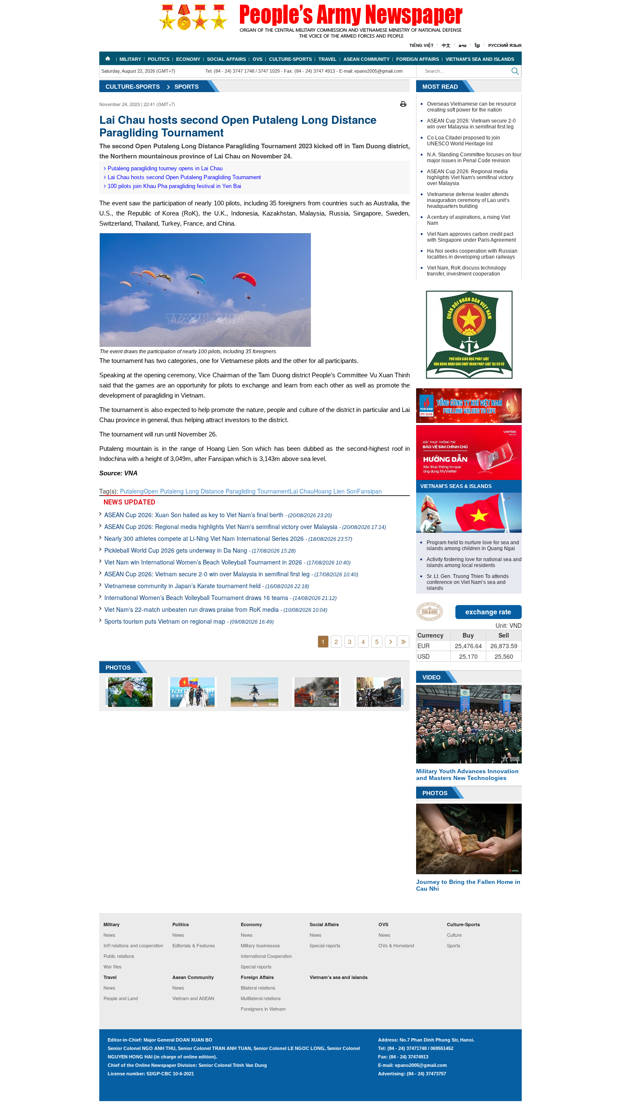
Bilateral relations (258, 987)
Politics (158, 59)
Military (130, 59)
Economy (188, 59)
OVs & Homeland (396, 945)
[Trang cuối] (403, 641)
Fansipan (369, 491)
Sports (186, 86)
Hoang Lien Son (335, 491)
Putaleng (132, 491)
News (109, 934)
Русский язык (505, 45)
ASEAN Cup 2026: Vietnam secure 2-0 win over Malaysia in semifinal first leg (231, 574)
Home (108, 58)
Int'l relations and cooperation (133, 945)
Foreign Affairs (417, 59)
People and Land (121, 998)
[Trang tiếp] (391, 641)
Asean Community (366, 59)
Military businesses (260, 945)
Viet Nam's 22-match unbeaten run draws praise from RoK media (215, 609)
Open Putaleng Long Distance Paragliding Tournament (217, 491)
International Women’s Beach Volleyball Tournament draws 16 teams (220, 597)
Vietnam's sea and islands (480, 59)
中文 (446, 45)
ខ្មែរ (477, 45)
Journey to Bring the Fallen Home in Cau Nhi (468, 885)
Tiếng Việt (421, 45)
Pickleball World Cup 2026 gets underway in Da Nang (200, 550)
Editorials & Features (193, 945)
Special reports (256, 966)
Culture (454, 934)
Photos (434, 793)
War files (113, 966)
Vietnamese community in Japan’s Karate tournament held (206, 585)
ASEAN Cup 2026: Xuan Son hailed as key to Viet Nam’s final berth (218, 514)
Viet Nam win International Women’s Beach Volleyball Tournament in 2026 (227, 562)
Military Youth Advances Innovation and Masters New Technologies (467, 774)
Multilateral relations (261, 998)
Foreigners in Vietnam (263, 1008)
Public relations (119, 955)
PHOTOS (118, 667)
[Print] (403, 103)
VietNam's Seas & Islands (456, 486)
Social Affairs (226, 59)
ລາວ (462, 45)
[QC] (469, 403)
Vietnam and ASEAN (193, 998)
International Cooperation (266, 955)
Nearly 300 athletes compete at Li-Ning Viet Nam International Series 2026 (228, 538)
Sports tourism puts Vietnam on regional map (189, 621)
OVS (257, 59)
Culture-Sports (290, 59)
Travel (328, 59)
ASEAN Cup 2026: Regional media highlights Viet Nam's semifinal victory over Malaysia (245, 526)
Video (431, 677)
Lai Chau (302, 491)
